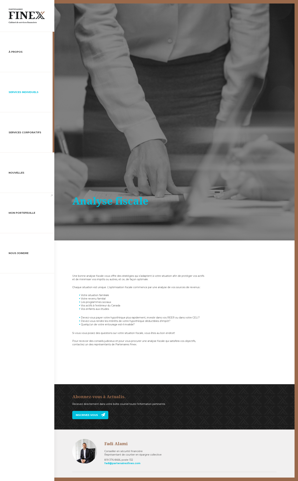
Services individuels (23, 92)
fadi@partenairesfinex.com (122, 463)
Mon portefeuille (22, 212)
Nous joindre (18, 253)
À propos (16, 51)
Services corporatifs (25, 132)
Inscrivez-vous (87, 415)
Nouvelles (16, 172)
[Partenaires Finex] (22, 16)
